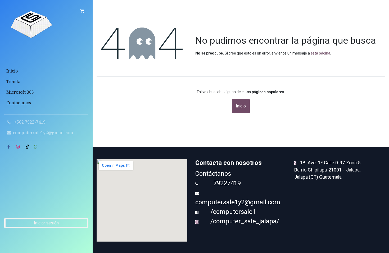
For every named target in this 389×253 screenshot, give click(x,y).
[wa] (36, 146)
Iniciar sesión (46, 222)
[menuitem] (46, 71)
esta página (320, 53)
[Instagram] (18, 146)
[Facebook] (8, 146)
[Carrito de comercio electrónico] (81, 10)
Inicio (241, 106)
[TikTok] (27, 146)
